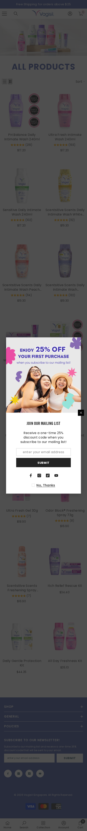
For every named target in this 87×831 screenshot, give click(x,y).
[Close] (81, 413)
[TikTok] (48, 475)
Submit (43, 463)
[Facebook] (31, 475)
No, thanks (45, 485)
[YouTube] (56, 475)
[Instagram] (39, 475)
